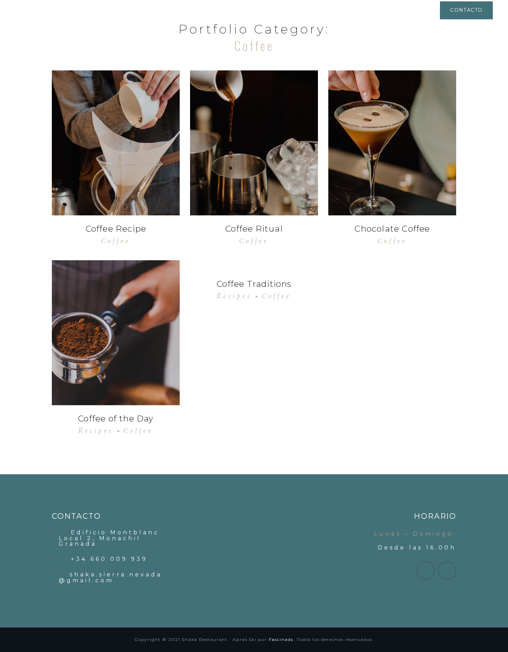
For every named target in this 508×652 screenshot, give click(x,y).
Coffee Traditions (253, 284)
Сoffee (115, 241)
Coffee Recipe (116, 229)
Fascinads (281, 639)
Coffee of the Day (115, 418)
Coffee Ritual (254, 229)
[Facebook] (426, 571)
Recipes (95, 431)
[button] (466, 10)
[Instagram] (447, 571)
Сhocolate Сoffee (392, 229)
